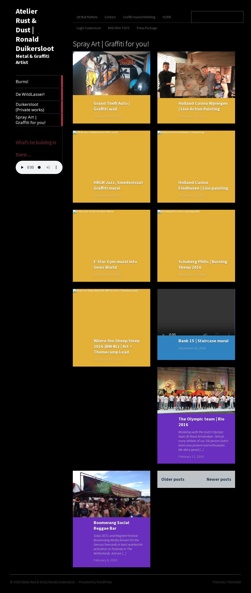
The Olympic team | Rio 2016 (201, 421)
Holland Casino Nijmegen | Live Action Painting (203, 106)
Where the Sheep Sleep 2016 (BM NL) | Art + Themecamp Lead (116, 346)
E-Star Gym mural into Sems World (115, 264)
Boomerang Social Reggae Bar (111, 525)
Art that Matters (86, 17)
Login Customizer (88, 28)
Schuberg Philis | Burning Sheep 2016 (202, 264)
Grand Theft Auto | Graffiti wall (112, 106)
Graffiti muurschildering (139, 17)
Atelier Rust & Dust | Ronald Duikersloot (48, 582)
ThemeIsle (234, 582)
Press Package (147, 28)
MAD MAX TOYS (118, 28)
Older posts (172, 479)
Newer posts (219, 479)
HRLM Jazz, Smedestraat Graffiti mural (118, 185)
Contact (110, 17)
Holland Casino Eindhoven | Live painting (203, 185)
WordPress (104, 582)
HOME (167, 17)
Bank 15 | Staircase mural (203, 341)
